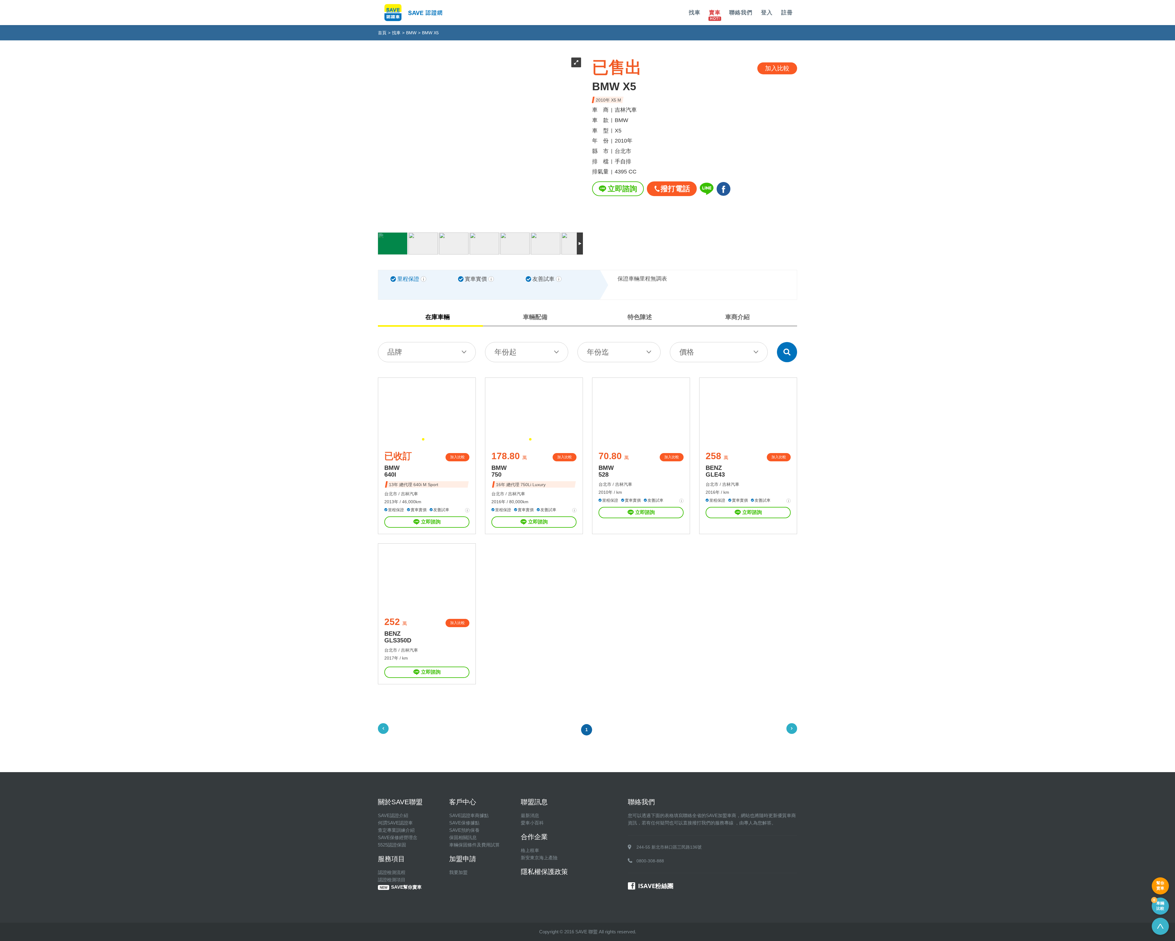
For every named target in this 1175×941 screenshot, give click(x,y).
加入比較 (457, 457)
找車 (694, 12)
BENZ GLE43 (715, 471)
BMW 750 (499, 471)
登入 (767, 12)
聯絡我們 (740, 12)
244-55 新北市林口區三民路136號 (669, 847)
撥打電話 (675, 188)
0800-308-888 (650, 860)
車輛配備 (535, 317)
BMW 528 (606, 471)
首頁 (382, 32)
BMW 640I (392, 471)
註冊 (787, 12)
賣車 (715, 12)
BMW (411, 32)
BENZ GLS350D (397, 637)
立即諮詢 (622, 188)
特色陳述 (640, 317)
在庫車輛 (437, 317)
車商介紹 (737, 317)
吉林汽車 (409, 493)
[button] (423, 439)
